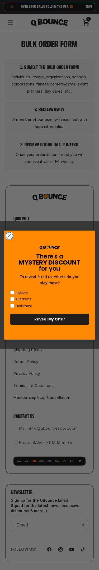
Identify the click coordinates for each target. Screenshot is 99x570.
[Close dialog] (9, 235)
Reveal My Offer (49, 319)
